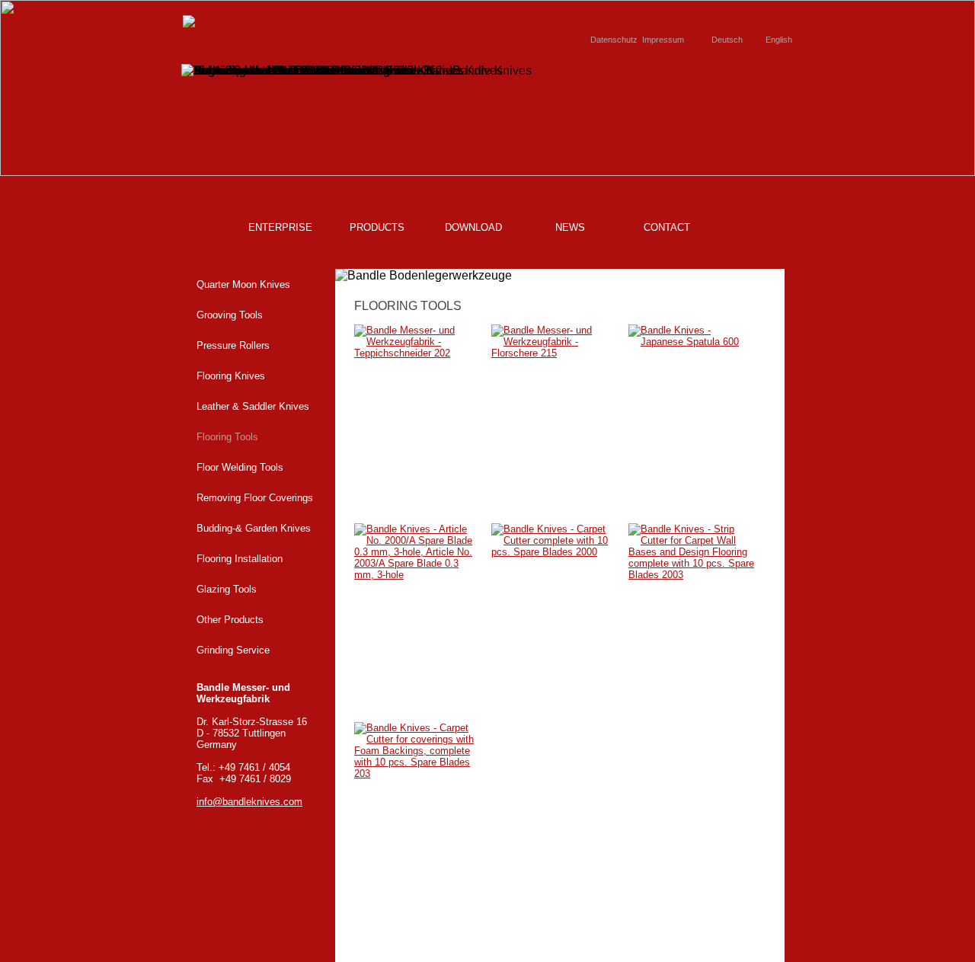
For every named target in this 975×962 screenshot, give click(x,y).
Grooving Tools (230, 315)
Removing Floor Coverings (255, 497)
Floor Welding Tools (240, 467)
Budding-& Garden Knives (254, 528)
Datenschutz (614, 39)
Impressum (663, 39)
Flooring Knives (231, 376)
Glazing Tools (227, 589)
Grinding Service (233, 650)
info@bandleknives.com (249, 801)
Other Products (230, 619)
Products (377, 227)
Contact (667, 227)
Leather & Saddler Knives (253, 406)
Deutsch (727, 39)
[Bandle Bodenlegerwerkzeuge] (276, 21)
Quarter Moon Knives (243, 284)
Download (473, 227)
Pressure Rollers (233, 345)
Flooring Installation (240, 558)
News (570, 227)
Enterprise (280, 227)
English (779, 39)
